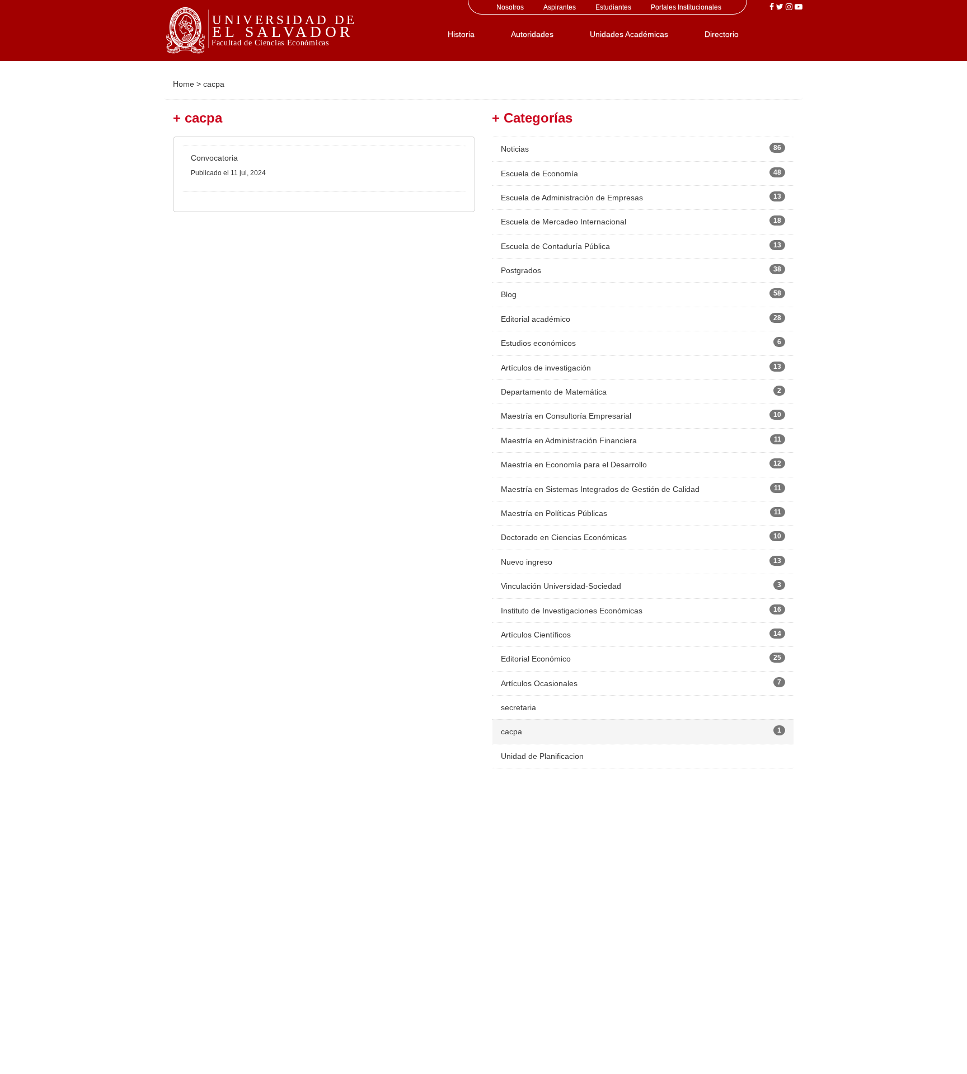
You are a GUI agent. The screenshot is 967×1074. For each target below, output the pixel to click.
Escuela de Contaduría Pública (555, 246)
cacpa (511, 731)
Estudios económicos (538, 343)
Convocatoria (214, 157)
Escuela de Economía (539, 173)
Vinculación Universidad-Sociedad (561, 585)
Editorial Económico (536, 658)
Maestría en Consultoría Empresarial (566, 415)
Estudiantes (613, 7)
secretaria (518, 707)
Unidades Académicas (629, 34)
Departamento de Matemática (554, 391)
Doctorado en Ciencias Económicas (564, 537)
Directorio (722, 34)
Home (183, 83)
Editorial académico (535, 319)
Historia (461, 34)
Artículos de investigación (546, 367)
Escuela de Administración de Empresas (572, 197)
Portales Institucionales (686, 7)
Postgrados (521, 270)
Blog (509, 294)
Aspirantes (559, 7)
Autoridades (532, 34)
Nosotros (510, 7)
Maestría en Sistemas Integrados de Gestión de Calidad (600, 489)
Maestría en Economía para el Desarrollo (574, 464)
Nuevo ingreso (526, 561)
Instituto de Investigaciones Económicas (571, 610)
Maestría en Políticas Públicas (554, 513)
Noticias (515, 148)
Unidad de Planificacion (542, 756)
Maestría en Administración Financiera (569, 440)
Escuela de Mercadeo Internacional (563, 221)
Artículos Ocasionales (539, 683)
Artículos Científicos (536, 634)
